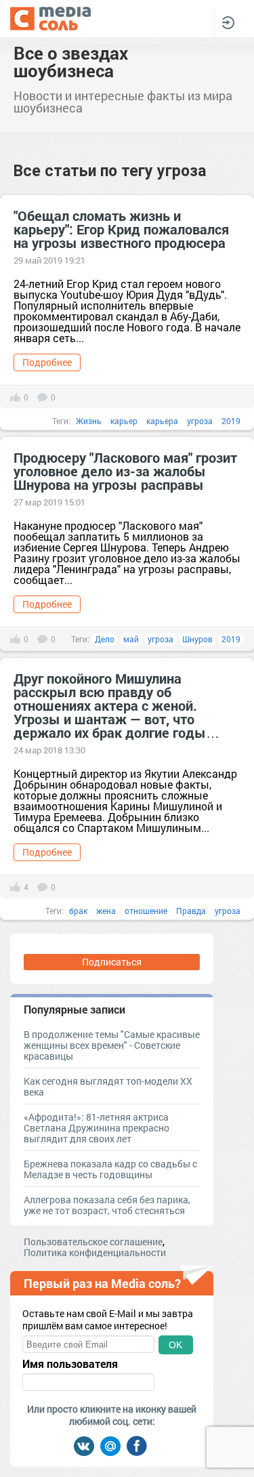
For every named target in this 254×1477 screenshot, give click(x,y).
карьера (162, 420)
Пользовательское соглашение (93, 1241)
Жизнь (89, 420)
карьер (123, 420)
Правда (191, 910)
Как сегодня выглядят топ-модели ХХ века (108, 1086)
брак (78, 910)
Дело (104, 638)
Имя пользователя (70, 1364)
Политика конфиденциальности (95, 1252)
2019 (230, 420)
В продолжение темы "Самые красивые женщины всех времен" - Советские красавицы (112, 1045)
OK (175, 1344)
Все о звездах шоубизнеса (71, 61)
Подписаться (112, 961)
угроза (200, 420)
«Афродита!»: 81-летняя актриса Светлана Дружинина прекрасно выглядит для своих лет (96, 1127)
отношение (146, 910)
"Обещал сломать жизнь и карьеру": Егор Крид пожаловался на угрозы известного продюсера (121, 229)
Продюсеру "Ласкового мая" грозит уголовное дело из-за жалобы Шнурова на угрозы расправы (125, 471)
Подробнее (47, 362)
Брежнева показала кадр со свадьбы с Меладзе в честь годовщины (110, 1169)
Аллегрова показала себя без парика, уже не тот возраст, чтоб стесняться (107, 1205)
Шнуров (197, 638)
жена (106, 910)
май (131, 638)
